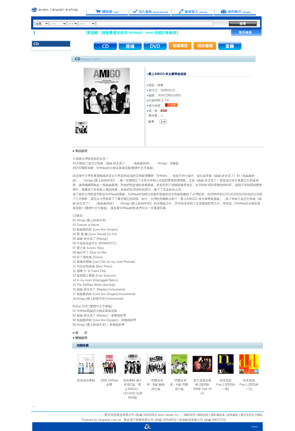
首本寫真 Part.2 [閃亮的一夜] (225, 385)
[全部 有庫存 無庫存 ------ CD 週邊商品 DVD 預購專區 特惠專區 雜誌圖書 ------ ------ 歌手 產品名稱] (124, 23)
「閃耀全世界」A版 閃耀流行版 (179, 385)
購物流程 (203, 414)
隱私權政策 (217, 414)
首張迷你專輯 (86, 380)
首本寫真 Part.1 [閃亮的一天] (248, 385)
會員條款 (232, 414)
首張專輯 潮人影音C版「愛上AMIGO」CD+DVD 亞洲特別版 (132, 389)
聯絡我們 (189, 414)
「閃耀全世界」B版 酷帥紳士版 (156, 385)
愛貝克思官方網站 (252, 414)
